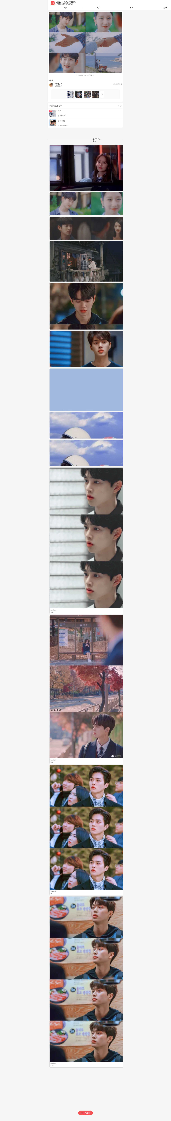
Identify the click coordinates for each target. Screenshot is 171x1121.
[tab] (99, 7)
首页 (65, 8)
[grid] (86, 633)
